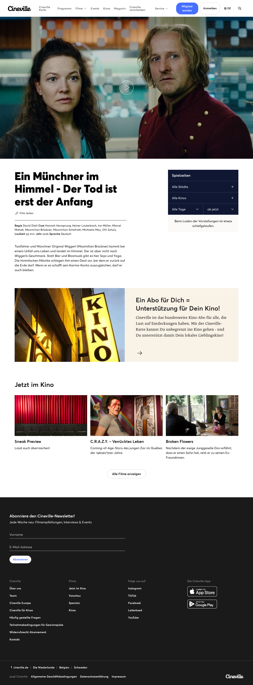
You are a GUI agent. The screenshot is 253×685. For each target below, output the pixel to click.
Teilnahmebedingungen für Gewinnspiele (36, 625)
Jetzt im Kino (77, 588)
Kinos (106, 8)
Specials (74, 603)
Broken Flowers (179, 441)
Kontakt (14, 639)
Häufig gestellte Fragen (25, 617)
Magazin (120, 8)
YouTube (133, 617)
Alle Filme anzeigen (126, 474)
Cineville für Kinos (21, 610)
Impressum (119, 676)
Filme (79, 8)
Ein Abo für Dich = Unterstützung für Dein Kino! (178, 304)
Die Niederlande (44, 667)
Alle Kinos (179, 198)
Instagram (135, 588)
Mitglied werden (187, 8)
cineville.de (20, 667)
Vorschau (75, 595)
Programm (65, 8)
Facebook (134, 603)
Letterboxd (135, 610)
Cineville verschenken (137, 8)
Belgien (64, 667)
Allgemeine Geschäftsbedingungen (54, 676)
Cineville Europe (20, 603)
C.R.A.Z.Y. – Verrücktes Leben (117, 441)
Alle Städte (180, 187)
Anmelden (210, 8)
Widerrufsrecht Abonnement (27, 632)
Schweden (80, 667)
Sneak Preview (28, 441)
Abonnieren (20, 559)
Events (95, 8)
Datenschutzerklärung (94, 676)
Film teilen (26, 213)
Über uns (15, 588)
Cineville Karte (44, 8)
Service (159, 8)
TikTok (132, 595)
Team (13, 595)
